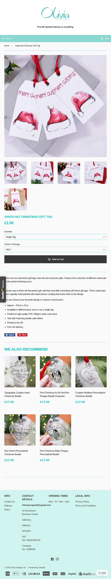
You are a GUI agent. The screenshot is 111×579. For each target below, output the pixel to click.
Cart (106, 38)
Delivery (8, 505)
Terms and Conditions (85, 505)
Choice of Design (12, 244)
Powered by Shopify (36, 567)
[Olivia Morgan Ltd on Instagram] (57, 559)
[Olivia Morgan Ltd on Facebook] (52, 559)
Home (6, 46)
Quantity (8, 231)
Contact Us (9, 501)
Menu (8, 38)
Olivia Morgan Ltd (18, 567)
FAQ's (7, 509)
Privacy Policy (82, 501)
